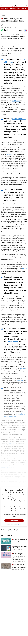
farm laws (22, 368)
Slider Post (19, 529)
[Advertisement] (14, 2)
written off (3, 445)
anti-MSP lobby (16, 100)
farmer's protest (4, 532)
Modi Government (4, 529)
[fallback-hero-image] (6, 541)
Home (2, 8)
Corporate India (19, 118)
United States (12, 342)
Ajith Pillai (3, 25)
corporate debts (11, 443)
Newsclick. (5, 484)
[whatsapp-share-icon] (2, 31)
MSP (10, 529)
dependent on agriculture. (7, 467)
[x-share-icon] (5, 31)
